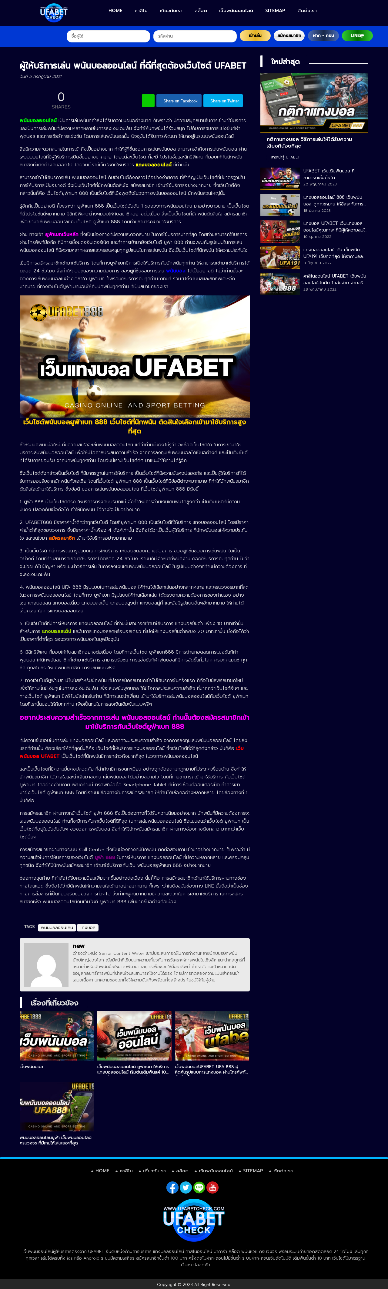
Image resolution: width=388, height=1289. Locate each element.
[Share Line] (148, 100)
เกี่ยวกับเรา (171, 10)
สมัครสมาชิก (289, 35)
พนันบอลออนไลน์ (57, 927)
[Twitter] (186, 1187)
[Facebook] (172, 1187)
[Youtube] (212, 1187)
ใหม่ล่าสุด (286, 61)
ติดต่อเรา (307, 10)
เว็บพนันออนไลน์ (236, 10)
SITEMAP (275, 10)
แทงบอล (87, 927)
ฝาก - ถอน (323, 35)
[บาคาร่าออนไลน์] (54, 13)
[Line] (199, 1187)
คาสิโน (141, 10)
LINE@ (357, 35)
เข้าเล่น (255, 35)
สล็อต (201, 10)
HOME (115, 10)
